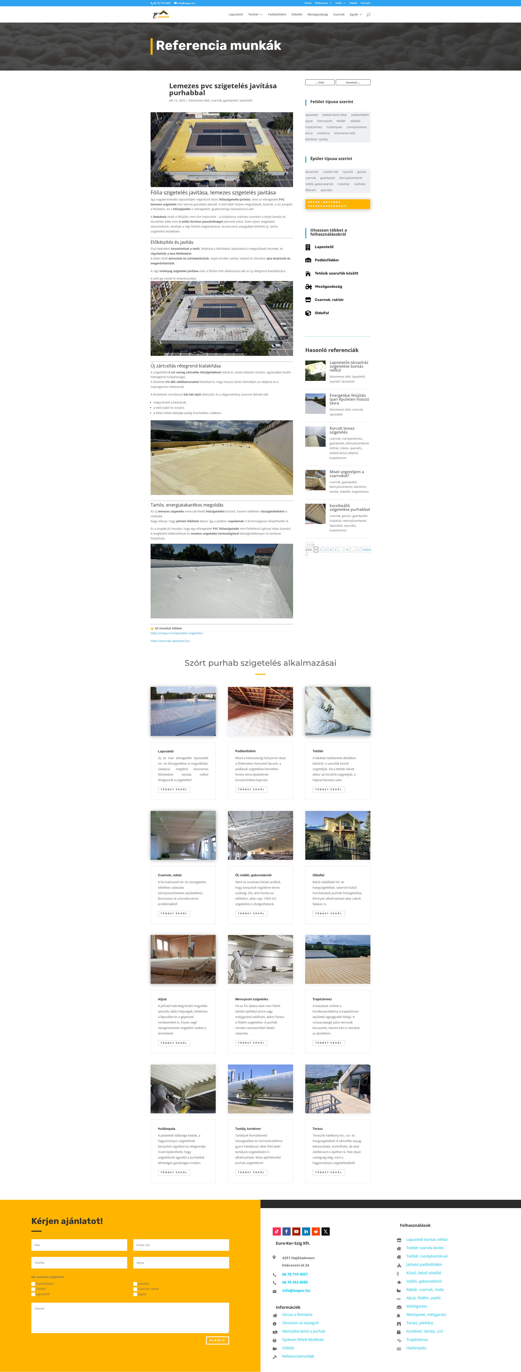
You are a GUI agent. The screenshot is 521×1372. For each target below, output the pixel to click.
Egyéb (354, 14)
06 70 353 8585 (295, 1282)
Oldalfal (296, 14)
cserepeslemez (357, 127)
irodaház (344, 184)
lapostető (246, 100)
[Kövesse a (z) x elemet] (326, 1231)
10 (347, 549)
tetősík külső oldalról (344, 453)
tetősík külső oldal (334, 115)
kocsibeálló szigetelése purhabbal (350, 507)
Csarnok (339, 14)
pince (309, 133)
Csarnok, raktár (329, 300)
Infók (339, 3)
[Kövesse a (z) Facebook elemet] (286, 1231)
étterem (310, 190)
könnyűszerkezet (350, 178)
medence (323, 133)
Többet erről (174, 789)
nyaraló (348, 172)
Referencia (321, 3)
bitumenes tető (199, 100)
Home (308, 3)
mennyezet (324, 121)
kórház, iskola (339, 448)
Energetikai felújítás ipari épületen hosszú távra (349, 399)
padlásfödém (360, 115)
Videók (353, 3)
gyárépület (230, 100)
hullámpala (334, 127)
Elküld (217, 1340)
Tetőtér (253, 14)
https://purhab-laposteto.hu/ (170, 641)
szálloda (359, 184)
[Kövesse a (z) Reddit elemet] (316, 1231)
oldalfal (355, 121)
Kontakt (365, 3)
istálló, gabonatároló (319, 184)
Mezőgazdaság (318, 14)
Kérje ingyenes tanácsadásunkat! (327, 204)
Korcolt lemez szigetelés (342, 430)
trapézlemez (313, 127)
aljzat (309, 121)
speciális (326, 190)
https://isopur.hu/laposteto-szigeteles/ (177, 633)
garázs (361, 172)
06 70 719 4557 (162, 3)
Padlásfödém (277, 14)
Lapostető (236, 14)
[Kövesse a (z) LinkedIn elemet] (306, 1231)
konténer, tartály (316, 139)
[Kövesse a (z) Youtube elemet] (296, 1231)
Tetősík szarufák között (336, 273)
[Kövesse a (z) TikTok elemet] (277, 1231)
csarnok (216, 100)
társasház (312, 172)
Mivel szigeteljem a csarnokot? (347, 473)
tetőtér (341, 121)
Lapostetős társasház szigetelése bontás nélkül (349, 366)
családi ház (330, 172)
